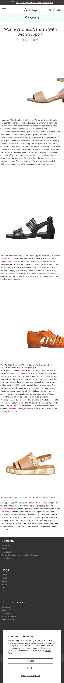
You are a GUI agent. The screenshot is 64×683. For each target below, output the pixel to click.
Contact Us (6, 607)
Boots (4, 581)
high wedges (5, 512)
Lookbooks (6, 552)
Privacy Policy (7, 619)
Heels (3, 587)
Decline (30, 668)
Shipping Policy (8, 610)
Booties (4, 584)
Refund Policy (7, 613)
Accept (30, 661)
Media (4, 549)
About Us (5, 545)
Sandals (4, 578)
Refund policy (7, 558)
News (3, 590)
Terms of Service (8, 555)
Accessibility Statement (28, 555)
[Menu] (4, 9)
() (59, 9)
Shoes (4, 575)
